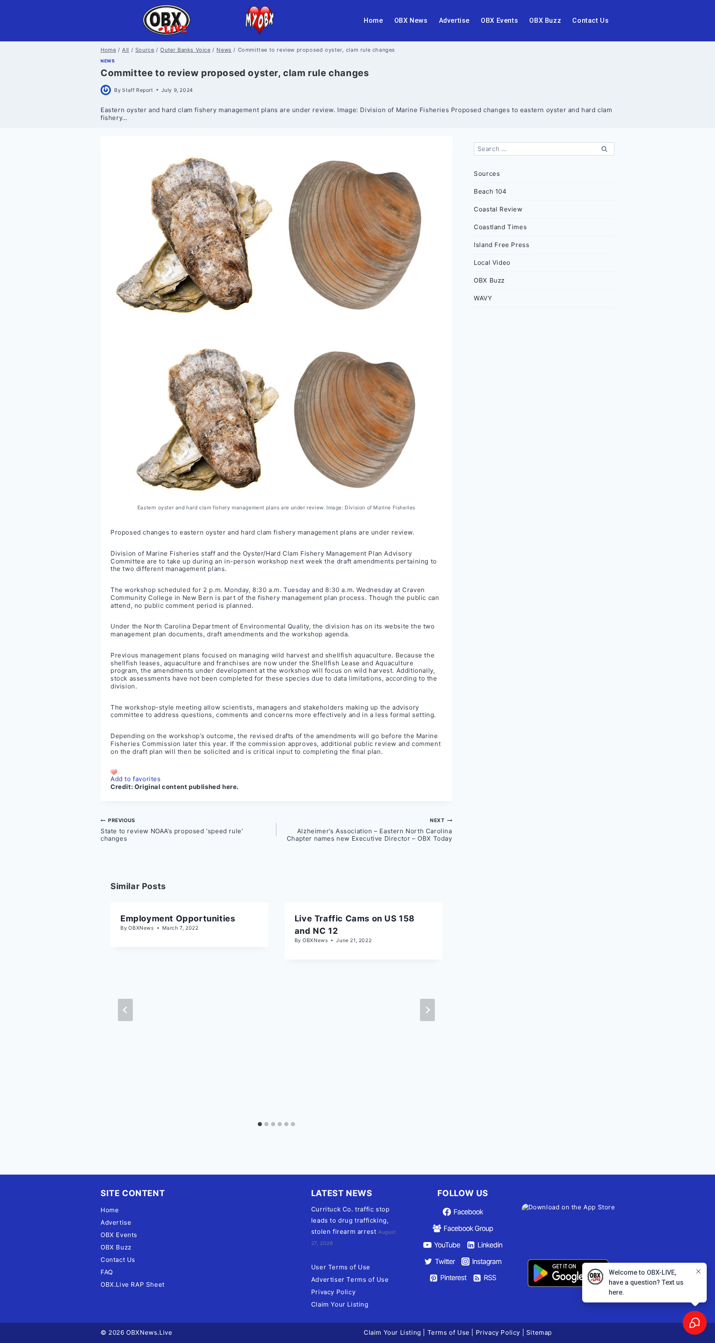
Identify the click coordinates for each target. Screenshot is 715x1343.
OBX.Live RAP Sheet (133, 1284)
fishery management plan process (311, 598)
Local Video (492, 262)
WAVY (483, 298)
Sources (487, 173)
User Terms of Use (340, 1267)
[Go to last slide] (125, 1010)
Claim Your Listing (340, 1304)
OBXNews (141, 928)
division (122, 686)
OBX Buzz (545, 20)
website (396, 626)
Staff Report (137, 90)
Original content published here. (186, 787)
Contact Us (590, 20)
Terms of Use (448, 1332)
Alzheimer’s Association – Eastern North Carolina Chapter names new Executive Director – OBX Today (369, 829)
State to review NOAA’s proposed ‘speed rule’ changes (172, 829)
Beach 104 (490, 191)
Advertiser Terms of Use (350, 1279)
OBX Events (499, 20)
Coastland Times (500, 227)
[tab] (260, 1124)
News (108, 61)
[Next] (427, 1010)
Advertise (454, 20)
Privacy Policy (333, 1292)
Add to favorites (135, 779)
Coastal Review (498, 209)
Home (373, 20)
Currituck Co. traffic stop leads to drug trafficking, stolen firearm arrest (350, 1220)
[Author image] (106, 90)
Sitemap (539, 1332)
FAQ (107, 1272)
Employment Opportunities (177, 918)
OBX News (411, 20)
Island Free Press (501, 245)
